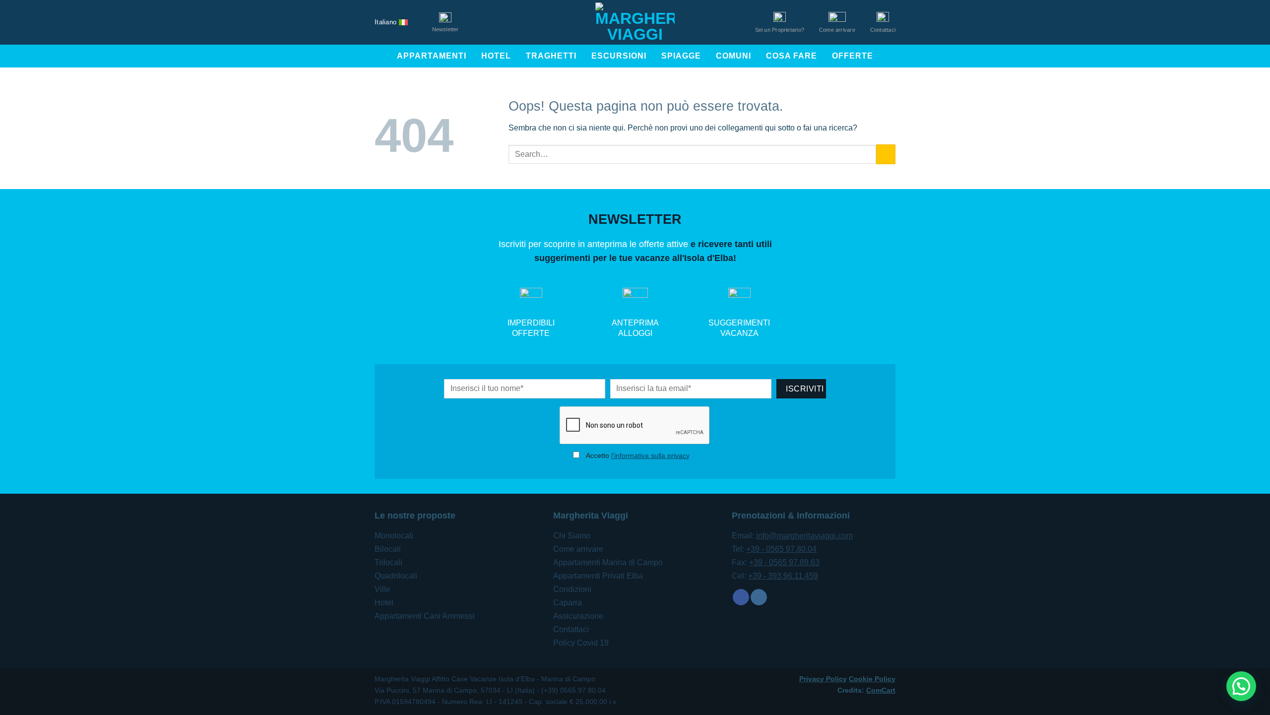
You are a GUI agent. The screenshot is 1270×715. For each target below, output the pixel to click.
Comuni (733, 56)
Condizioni (572, 589)
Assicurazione (578, 616)
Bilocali (388, 549)
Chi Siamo (571, 535)
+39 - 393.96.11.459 (783, 576)
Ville (382, 589)
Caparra (567, 602)
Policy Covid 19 (581, 643)
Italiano (385, 22)
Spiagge (681, 56)
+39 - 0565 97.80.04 (781, 549)
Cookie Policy (872, 679)
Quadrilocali (396, 576)
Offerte (852, 56)
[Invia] (885, 154)
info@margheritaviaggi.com (804, 535)
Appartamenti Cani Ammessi (425, 616)
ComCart (880, 690)
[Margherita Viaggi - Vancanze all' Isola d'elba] (635, 22)
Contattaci (571, 629)
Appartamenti (431, 56)
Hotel (496, 56)
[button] (1241, 686)
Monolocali (394, 535)
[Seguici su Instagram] (759, 597)
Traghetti (551, 56)
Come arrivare (578, 549)
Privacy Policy (823, 679)
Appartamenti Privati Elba (598, 576)
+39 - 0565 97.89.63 (784, 562)
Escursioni (618, 56)
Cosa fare (791, 56)
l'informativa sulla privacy (650, 455)
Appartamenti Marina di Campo (608, 562)
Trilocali (388, 562)
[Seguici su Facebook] (741, 597)
